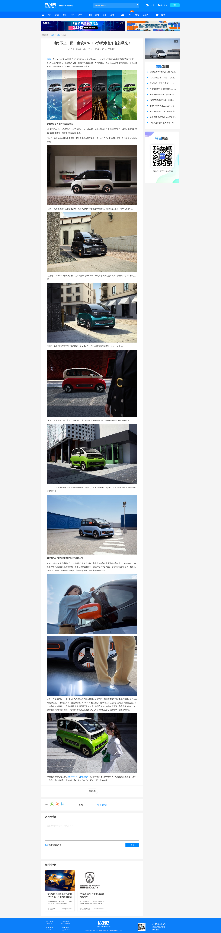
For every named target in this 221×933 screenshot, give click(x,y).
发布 (132, 845)
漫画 (104, 15)
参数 (82, 777)
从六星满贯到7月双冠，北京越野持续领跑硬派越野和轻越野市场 (176, 78)
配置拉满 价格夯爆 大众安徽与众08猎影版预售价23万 (171, 117)
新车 (65, 15)
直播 (112, 15)
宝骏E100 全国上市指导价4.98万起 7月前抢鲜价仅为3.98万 (60, 897)
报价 (86, 777)
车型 (129, 15)
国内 (58, 35)
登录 (175, 5)
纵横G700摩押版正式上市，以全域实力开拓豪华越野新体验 (174, 106)
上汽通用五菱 (86, 909)
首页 (52, 35)
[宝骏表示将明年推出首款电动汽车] (92, 880)
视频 (97, 15)
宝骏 (49, 59)
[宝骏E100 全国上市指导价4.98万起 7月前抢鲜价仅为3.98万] (60, 880)
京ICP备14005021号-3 (115, 930)
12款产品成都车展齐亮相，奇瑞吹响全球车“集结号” (171, 123)
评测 (57, 15)
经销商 (145, 15)
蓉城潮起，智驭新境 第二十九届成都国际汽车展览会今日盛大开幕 (177, 83)
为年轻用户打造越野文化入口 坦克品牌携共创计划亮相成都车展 (176, 89)
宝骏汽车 (92, 791)
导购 (72, 15)
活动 (163, 15)
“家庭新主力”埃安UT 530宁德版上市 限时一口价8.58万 (172, 72)
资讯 (49, 15)
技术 (80, 15)
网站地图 (155, 930)
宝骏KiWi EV (72, 777)
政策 (137, 15)
